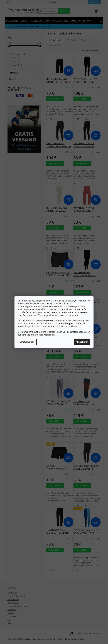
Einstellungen (27, 341)
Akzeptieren (82, 341)
